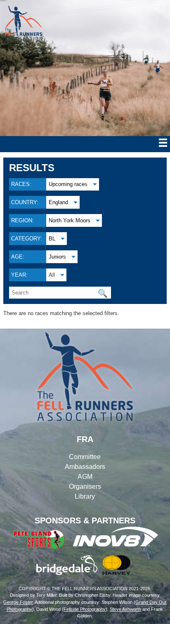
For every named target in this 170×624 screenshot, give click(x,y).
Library (85, 496)
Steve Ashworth (125, 609)
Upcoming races (68, 184)
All (52, 275)
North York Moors (69, 220)
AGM (85, 476)
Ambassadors (85, 466)
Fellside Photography (85, 609)
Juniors (57, 257)
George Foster (18, 602)
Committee (85, 456)
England (58, 202)
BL (52, 238)
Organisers (85, 486)
